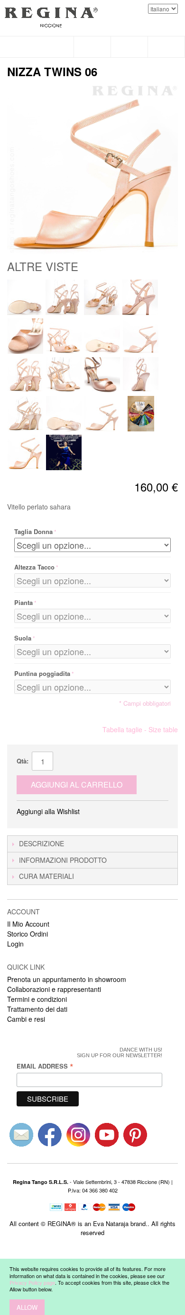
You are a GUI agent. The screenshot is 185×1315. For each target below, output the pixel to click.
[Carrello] (166, 46)
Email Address (45, 1066)
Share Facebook (99, 812)
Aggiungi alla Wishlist (48, 811)
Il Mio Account (28, 924)
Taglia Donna (33, 531)
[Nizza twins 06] (25, 297)
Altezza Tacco (34, 566)
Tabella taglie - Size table (140, 729)
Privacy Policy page (32, 1282)
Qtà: (22, 760)
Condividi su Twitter (118, 812)
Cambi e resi (26, 1019)
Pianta (23, 602)
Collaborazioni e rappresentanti (54, 989)
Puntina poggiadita (42, 673)
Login (15, 943)
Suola (22, 637)
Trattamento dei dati (37, 1009)
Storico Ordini (27, 933)
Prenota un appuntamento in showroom (66, 979)
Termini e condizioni (37, 999)
